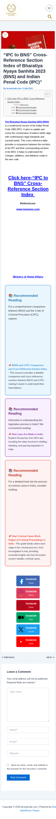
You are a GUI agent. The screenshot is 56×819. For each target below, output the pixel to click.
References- (24, 105)
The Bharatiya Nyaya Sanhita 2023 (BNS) (27, 122)
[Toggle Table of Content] (45, 94)
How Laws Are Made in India (27, 434)
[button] (50, 17)
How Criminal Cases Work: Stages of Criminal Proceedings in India (26, 540)
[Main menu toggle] (49, 8)
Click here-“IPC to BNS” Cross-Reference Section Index (25, 100)
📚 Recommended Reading (26, 107)
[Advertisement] (28, 244)
